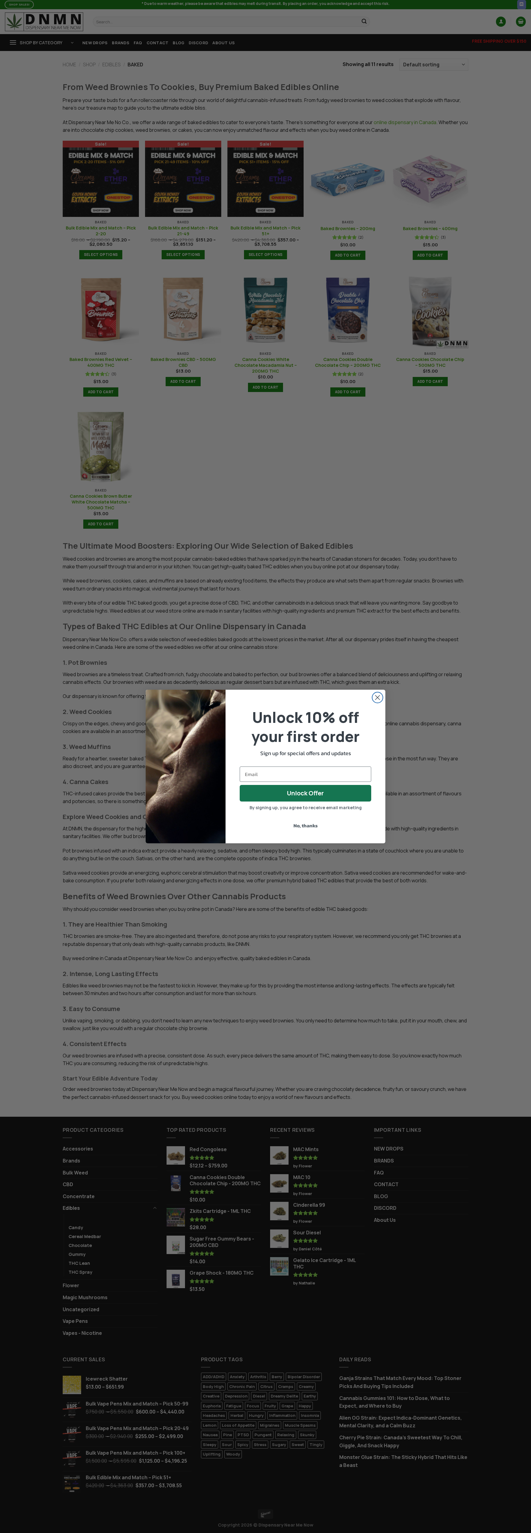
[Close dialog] (377, 697)
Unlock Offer (305, 793)
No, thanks (305, 825)
